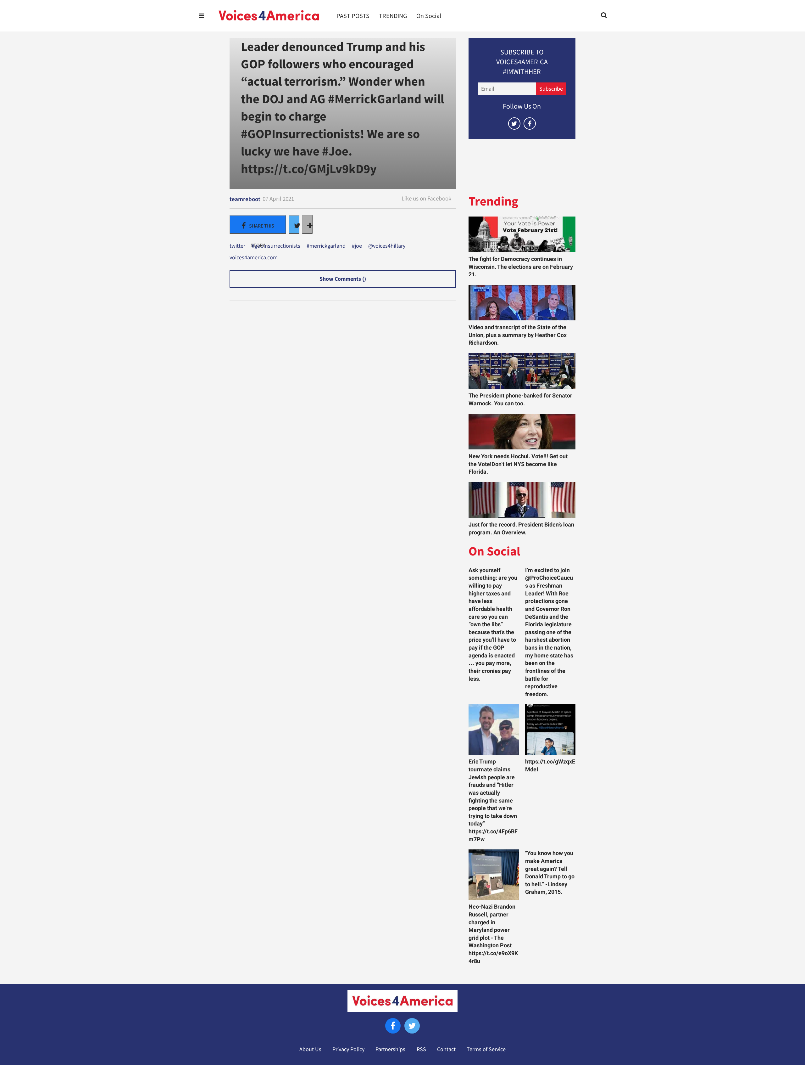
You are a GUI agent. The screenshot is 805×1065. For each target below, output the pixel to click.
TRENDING (393, 16)
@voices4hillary (386, 246)
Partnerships (390, 1049)
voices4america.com (254, 258)
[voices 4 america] (269, 15)
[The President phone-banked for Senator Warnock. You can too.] (522, 371)
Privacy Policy (348, 1049)
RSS (421, 1049)
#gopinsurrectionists (276, 246)
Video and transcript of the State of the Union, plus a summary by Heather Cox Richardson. (518, 335)
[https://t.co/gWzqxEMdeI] (550, 729)
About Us (310, 1049)
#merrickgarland (326, 246)
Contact (446, 1049)
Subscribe (551, 88)
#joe (357, 246)
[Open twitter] (514, 123)
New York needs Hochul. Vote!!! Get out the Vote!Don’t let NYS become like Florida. (518, 464)
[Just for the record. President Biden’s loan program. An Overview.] (522, 500)
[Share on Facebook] (258, 224)
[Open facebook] (530, 123)
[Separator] (307, 224)
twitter (237, 246)
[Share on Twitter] (294, 224)
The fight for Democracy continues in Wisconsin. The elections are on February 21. (521, 267)
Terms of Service (486, 1049)
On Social (428, 16)
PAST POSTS (352, 16)
